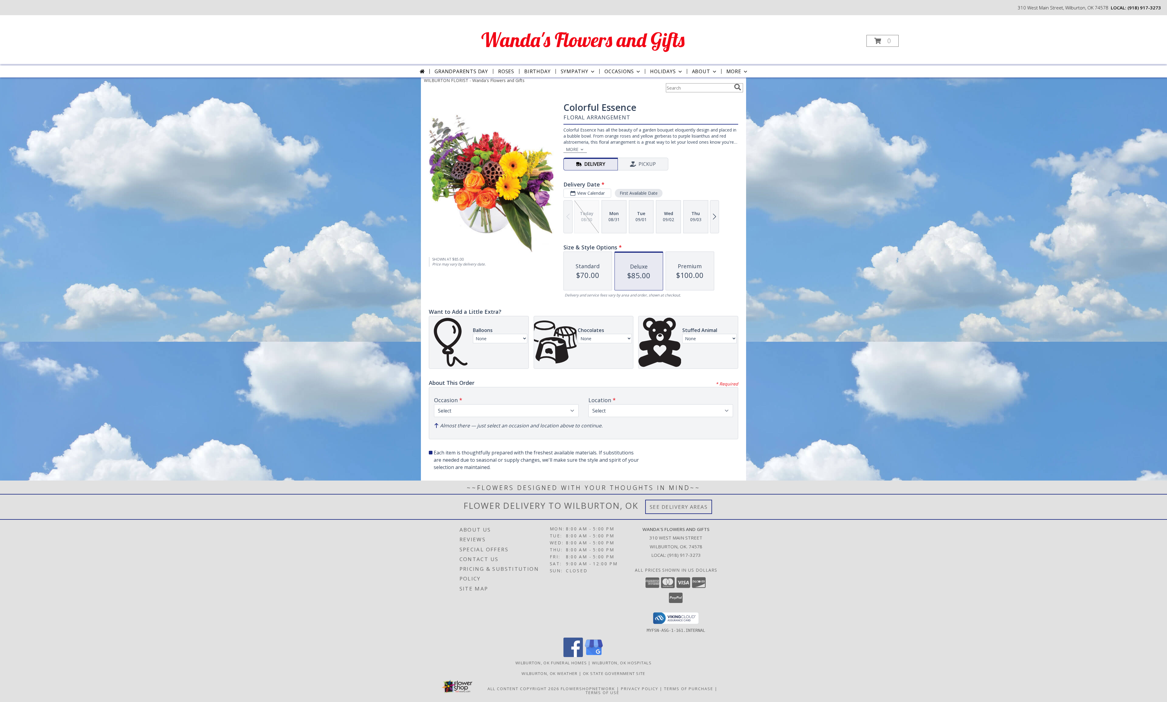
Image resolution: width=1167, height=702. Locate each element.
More (733, 71)
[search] (737, 87)
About (701, 71)
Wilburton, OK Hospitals (622, 663)
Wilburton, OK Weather (549, 673)
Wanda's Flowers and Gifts (583, 39)
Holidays (663, 71)
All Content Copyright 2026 (523, 688)
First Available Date (639, 193)
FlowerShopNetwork (588, 688)
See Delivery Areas (679, 506)
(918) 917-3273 (1144, 8)
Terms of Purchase (688, 688)
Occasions (619, 71)
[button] (882, 41)
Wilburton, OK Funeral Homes (551, 663)
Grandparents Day (461, 71)
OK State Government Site (614, 673)
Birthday (537, 71)
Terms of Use (602, 692)
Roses (506, 71)
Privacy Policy (639, 688)
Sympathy (574, 71)
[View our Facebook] (573, 655)
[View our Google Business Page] (594, 655)
